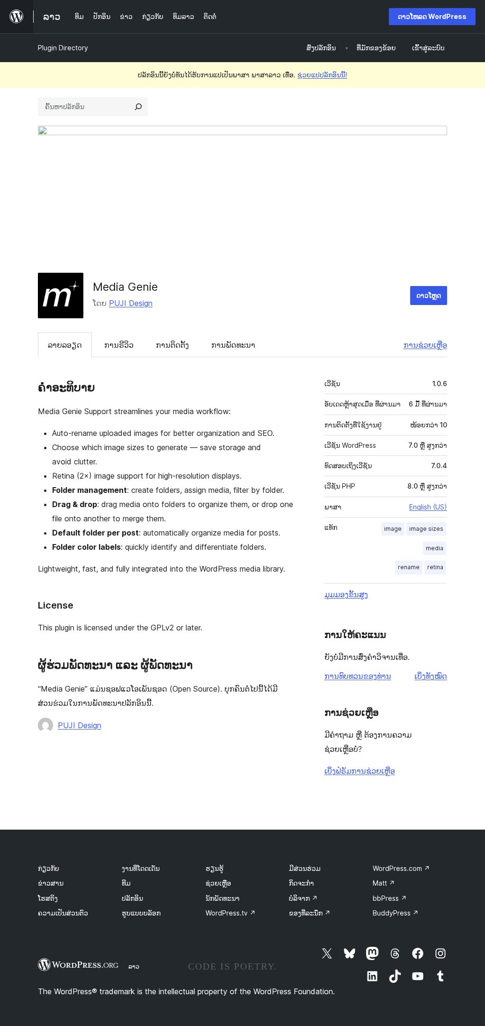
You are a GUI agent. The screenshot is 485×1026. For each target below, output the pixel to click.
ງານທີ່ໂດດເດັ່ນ (141, 868)
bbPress (390, 898)
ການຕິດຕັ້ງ (172, 345)
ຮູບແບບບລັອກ (141, 913)
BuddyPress (396, 913)
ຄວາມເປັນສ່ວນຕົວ (63, 913)
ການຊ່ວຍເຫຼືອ (425, 345)
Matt (384, 883)
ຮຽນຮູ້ (215, 868)
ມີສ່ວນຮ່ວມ (305, 868)
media (434, 548)
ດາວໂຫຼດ (428, 295)
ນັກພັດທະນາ (223, 898)
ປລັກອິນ (132, 898)
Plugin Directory (63, 48)
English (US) (428, 507)
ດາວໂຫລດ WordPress (432, 16)
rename (409, 567)
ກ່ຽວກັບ (48, 868)
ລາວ (133, 966)
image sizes (426, 528)
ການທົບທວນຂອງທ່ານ (357, 676)
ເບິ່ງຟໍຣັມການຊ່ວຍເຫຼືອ (359, 771)
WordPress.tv (231, 913)
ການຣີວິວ (119, 345)
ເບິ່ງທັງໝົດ (430, 676)
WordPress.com (401, 868)
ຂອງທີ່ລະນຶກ (310, 913)
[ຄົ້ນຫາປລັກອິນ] (138, 106)
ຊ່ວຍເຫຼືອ (218, 883)
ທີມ (126, 883)
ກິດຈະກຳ (301, 883)
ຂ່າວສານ (50, 883)
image (393, 528)
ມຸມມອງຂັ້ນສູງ (346, 594)
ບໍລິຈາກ (303, 898)
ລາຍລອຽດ (65, 345)
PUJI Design (131, 303)
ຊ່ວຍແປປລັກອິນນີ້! (322, 75)
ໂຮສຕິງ (48, 898)
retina (435, 567)
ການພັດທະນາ (233, 345)
